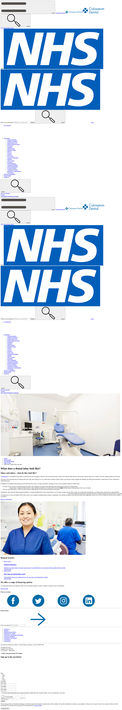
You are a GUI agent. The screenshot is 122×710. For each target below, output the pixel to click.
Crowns (9, 153)
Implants (9, 159)
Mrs (3, 676)
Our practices (7, 125)
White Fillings (11, 148)
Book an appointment (9, 174)
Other (3, 680)
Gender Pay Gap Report (10, 638)
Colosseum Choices (12, 169)
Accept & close (5, 708)
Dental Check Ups (12, 142)
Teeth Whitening (11, 163)
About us (6, 177)
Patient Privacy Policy (10, 633)
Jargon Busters (15, 196)
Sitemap (6, 630)
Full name (3, 681)
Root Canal (10, 156)
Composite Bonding (12, 165)
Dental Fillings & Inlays (13, 144)
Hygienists (10, 145)
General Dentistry (12, 139)
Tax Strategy (7, 639)
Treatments (7, 138)
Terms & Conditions (9, 636)
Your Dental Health (6, 196)
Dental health (7, 175)
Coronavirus (7, 641)
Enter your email (5, 625)
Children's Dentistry (12, 141)
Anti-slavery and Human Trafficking (13, 635)
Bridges (9, 151)
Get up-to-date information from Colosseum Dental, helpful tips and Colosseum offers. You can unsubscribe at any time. (33, 693)
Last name (3, 686)
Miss (3, 675)
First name (3, 683)
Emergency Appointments (14, 171)
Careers (12, 28)
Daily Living (7, 463)
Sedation (9, 147)
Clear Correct (10, 160)
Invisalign (9, 162)
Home (5, 458)
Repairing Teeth (11, 150)
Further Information (12, 166)
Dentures (9, 154)
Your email (3, 689)
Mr (3, 678)
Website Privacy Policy (10, 632)
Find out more (4, 588)
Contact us (7, 629)
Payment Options (11, 168)
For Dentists (10, 172)
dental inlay (5, 476)
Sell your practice (5, 28)
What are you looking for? (7, 122)
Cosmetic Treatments (12, 157)
